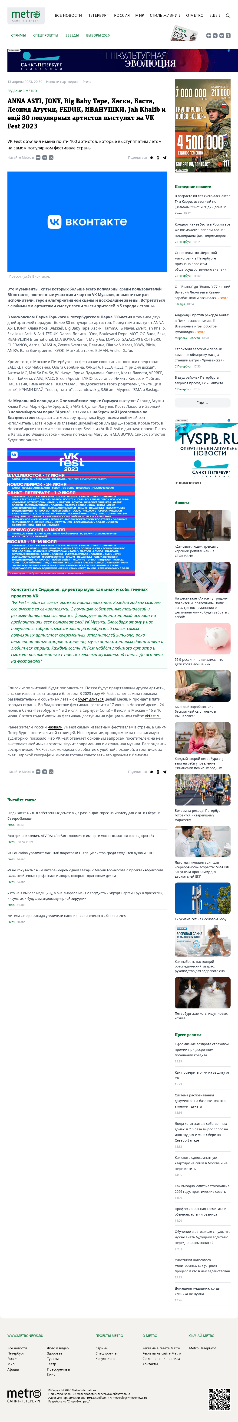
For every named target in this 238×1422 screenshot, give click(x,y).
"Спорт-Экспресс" (78, 1401)
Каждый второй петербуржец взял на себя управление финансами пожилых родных (199, 763)
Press (87, 81)
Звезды (72, 35)
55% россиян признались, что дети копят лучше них (199, 661)
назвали (55, 727)
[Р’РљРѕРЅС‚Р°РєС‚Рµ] (151, 157)
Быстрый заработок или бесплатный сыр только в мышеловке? (195, 711)
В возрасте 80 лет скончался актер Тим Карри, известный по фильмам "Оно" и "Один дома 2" (203, 201)
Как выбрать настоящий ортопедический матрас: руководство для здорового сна (200, 966)
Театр (51, 1364)
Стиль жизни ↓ (165, 15)
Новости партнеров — (64, 81)
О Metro (195, 15)
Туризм (53, 1358)
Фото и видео (58, 1348)
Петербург (98, 15)
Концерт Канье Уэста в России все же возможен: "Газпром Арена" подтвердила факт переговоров (202, 230)
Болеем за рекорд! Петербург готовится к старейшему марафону (198, 815)
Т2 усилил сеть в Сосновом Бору (200, 919)
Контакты (150, 1364)
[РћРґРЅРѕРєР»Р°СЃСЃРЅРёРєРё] (158, 157)
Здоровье (54, 1353)
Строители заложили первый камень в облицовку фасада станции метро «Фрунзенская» (199, 354)
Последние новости (193, 187)
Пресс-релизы (58, 1369)
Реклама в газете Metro (161, 1348)
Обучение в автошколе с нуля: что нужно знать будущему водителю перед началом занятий (202, 1237)
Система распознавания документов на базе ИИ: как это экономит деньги (200, 1101)
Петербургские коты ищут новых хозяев (201, 1015)
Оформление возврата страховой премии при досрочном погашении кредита (202, 1049)
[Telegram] (164, 157)
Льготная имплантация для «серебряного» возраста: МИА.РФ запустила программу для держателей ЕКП (202, 869)
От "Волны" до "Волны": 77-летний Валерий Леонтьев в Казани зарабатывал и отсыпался (202, 292)
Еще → (203, 402)
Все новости (68, 15)
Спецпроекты (45, 35)
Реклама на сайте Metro (161, 1353)
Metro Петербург (202, 1348)
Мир (139, 15)
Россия (122, 15)
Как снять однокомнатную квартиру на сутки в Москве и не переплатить (201, 1163)
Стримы (18, 35)
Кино (178, 213)
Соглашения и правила (161, 1358)
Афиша (13, 1369)
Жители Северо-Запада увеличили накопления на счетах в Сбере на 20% (66, 915)
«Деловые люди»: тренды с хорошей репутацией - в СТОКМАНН (196, 551)
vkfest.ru (153, 715)
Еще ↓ (215, 15)
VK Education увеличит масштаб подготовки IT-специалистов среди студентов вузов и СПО (80, 853)
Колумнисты (105, 1358)
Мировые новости (187, 338)
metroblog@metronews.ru (130, 1398)
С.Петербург (183, 242)
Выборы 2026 (98, 35)
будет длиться (91, 699)
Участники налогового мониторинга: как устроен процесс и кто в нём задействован (202, 1265)
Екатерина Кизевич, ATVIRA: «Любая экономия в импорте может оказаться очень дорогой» (80, 835)
